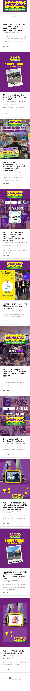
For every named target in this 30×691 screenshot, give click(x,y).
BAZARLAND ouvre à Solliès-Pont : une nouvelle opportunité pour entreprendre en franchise (14, 27)
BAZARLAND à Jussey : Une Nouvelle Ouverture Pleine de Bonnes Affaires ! (14, 97)
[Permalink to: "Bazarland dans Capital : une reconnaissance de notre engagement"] (15, 622)
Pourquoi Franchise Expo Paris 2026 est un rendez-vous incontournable (15, 306)
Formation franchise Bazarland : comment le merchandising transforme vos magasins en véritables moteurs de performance (15, 166)
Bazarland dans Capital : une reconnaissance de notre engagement (14, 653)
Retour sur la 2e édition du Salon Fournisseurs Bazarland (14, 440)
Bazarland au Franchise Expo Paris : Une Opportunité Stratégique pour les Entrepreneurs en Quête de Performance (14, 236)
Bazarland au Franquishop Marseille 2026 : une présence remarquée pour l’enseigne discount (14, 372)
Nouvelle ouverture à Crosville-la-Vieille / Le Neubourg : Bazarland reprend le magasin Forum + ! (15, 575)
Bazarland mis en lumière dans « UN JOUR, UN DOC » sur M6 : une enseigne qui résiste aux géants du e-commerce (15, 506)
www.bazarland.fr (22, 688)
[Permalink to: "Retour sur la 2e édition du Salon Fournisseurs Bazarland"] (15, 416)
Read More (6, 46)
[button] (15, 14)
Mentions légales (15, 685)
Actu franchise (6, 34)
